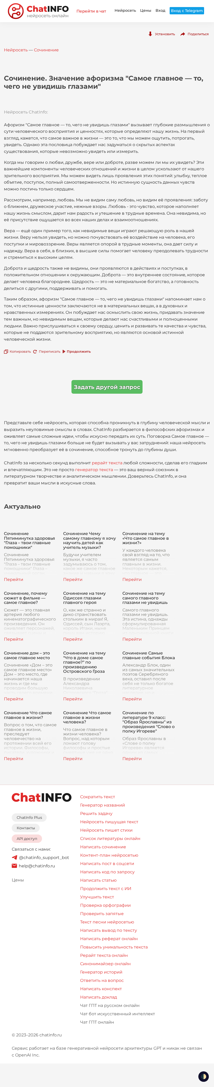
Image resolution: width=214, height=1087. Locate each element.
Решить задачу (96, 813)
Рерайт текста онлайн (104, 955)
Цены (145, 10)
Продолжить (79, 351)
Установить (165, 34)
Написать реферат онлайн (109, 938)
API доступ (27, 838)
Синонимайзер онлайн (105, 963)
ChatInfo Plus (29, 817)
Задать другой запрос (107, 387)
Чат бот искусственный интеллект (117, 1013)
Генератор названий (102, 805)
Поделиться (198, 34)
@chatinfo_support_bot (44, 857)
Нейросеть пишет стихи (106, 830)
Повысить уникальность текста (114, 947)
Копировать (20, 351)
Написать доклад (98, 997)
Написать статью (98, 880)
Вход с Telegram (187, 10)
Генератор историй (101, 972)
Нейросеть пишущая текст (109, 821)
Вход (160, 10)
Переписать (49, 351)
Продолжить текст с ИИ (105, 888)
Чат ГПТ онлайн (97, 1022)
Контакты (26, 828)
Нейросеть (125, 10)
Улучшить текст (97, 896)
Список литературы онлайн (110, 838)
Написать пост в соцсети (107, 863)
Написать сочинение (103, 846)
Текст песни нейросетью (107, 922)
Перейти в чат (91, 11)
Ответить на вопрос (102, 980)
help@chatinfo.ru (37, 865)
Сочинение (46, 49)
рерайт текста (107, 462)
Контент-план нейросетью (109, 855)
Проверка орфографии (105, 905)
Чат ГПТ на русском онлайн (110, 1005)
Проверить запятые (102, 913)
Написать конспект (101, 988)
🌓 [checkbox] (203, 1076)
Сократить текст (97, 796)
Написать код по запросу (107, 871)
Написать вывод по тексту (108, 930)
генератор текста (94, 469)
